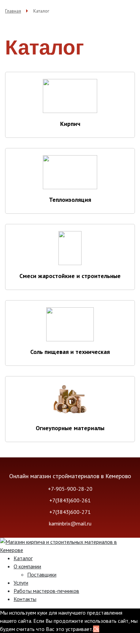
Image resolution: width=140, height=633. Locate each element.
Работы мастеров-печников (46, 590)
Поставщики (41, 574)
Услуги (21, 582)
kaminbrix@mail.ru (70, 523)
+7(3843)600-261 (70, 500)
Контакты (25, 599)
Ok (96, 629)
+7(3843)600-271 (70, 511)
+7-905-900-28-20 (70, 488)
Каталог (23, 558)
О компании (27, 566)
